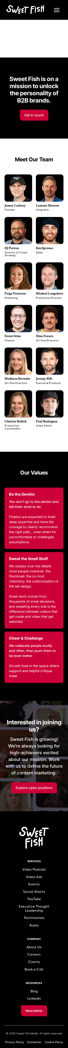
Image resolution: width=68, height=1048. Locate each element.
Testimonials (34, 918)
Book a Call (34, 969)
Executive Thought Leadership (34, 909)
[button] (56, 10)
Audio (34, 925)
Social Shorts (34, 892)
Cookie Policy (54, 1042)
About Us (34, 947)
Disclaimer (34, 1042)
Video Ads (34, 877)
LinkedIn (34, 999)
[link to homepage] (24, 9)
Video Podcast (34, 870)
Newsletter (34, 1011)
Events (34, 884)
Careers (34, 954)
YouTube (34, 899)
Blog (34, 991)
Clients (34, 962)
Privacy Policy (14, 1042)
